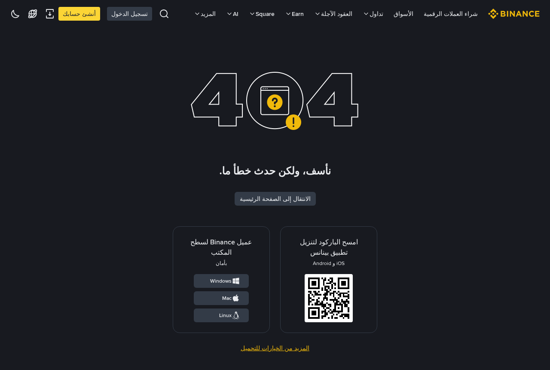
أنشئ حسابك (79, 14)
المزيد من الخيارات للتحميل (275, 348)
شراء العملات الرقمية (451, 14)
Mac (227, 298)
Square (265, 14)
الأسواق (403, 14)
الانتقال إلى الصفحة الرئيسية (275, 199)
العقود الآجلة (336, 14)
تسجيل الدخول (129, 14)
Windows (221, 281)
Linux (225, 315)
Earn (298, 14)
